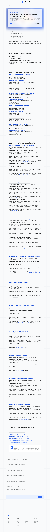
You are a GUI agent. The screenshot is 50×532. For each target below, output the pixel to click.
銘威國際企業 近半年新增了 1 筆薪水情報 (17, 130)
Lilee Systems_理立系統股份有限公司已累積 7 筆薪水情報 (19, 436)
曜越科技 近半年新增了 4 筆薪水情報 (16, 80)
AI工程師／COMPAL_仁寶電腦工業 (25, 161)
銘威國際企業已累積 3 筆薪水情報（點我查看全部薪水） (20, 404)
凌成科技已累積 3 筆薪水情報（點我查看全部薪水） (19, 331)
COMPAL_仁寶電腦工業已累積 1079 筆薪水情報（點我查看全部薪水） (23, 145)
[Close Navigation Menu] (8, 2)
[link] (24, 459)
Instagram (18, 521)
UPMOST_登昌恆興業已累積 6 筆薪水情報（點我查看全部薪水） (22, 305)
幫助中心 (26, 522)
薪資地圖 (9, 522)
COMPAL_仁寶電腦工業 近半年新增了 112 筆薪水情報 (19, 74)
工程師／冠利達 (15, 296)
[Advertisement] (25, 506)
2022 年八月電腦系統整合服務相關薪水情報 (16, 33)
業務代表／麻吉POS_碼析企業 (22, 396)
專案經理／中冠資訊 (17, 235)
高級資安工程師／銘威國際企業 (23, 419)
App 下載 (9, 521)
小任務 (35, 522)
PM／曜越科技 (14, 210)
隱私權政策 (26, 521)
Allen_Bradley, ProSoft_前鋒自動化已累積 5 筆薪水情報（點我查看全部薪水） (25, 256)
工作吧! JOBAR (36, 521)
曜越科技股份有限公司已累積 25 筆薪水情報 (17, 434)
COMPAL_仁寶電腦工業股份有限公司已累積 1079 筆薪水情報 (20, 429)
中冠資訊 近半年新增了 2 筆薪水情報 (16, 87)
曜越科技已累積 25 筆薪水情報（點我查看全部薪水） (19, 182)
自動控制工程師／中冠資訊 (21, 248)
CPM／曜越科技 (16, 197)
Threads (18, 525)
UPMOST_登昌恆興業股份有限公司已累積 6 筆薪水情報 (19, 438)
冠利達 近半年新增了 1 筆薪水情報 (16, 99)
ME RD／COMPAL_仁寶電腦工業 (25, 174)
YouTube (18, 522)
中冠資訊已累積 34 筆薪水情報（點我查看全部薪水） (19, 219)
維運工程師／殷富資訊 (19, 370)
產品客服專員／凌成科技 (20, 347)
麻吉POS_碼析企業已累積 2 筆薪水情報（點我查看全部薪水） (21, 378)
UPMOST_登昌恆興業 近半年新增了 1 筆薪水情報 (19, 105)
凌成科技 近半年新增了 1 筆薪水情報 (16, 111)
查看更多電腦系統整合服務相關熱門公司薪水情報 (16, 37)
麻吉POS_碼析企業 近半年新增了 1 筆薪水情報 (18, 124)
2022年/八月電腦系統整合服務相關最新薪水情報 (16, 36)
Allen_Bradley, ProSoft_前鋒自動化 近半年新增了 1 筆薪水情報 (22, 93)
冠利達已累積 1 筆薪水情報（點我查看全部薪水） (19, 282)
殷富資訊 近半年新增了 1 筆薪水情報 (16, 117)
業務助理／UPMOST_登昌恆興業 (24, 322)
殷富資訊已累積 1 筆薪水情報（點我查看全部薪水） (19, 355)
